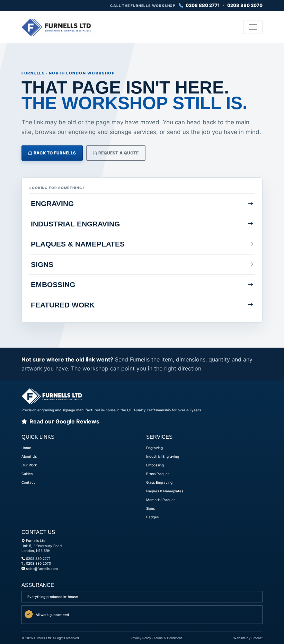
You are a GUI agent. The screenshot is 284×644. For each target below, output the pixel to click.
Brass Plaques (157, 474)
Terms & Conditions (168, 638)
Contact (28, 482)
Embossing (155, 465)
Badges (152, 517)
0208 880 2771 (202, 5)
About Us (29, 456)
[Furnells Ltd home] (57, 27)
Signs (150, 508)
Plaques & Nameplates (164, 491)
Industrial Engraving (162, 456)
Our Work (29, 465)
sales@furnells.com (42, 568)
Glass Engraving (159, 482)
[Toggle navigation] (253, 27)
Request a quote (118, 152)
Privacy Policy (141, 638)
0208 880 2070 (245, 5)
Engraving (154, 448)
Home (26, 448)
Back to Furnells (54, 152)
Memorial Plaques (160, 500)
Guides (27, 474)
